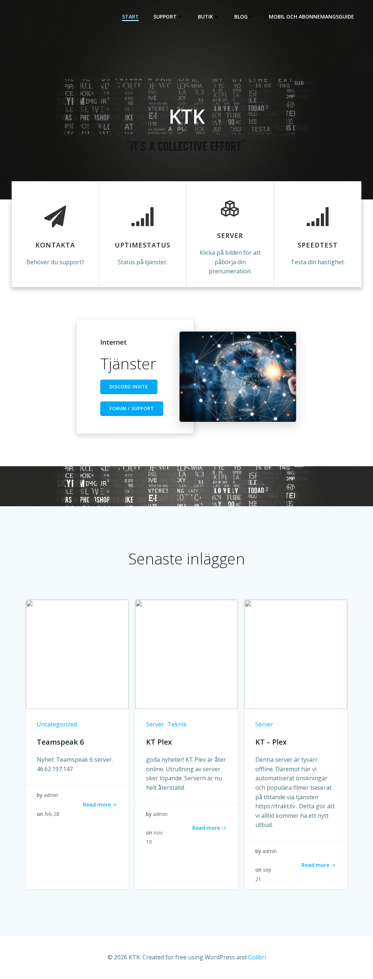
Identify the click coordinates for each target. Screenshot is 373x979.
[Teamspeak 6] (77, 654)
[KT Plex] (186, 654)
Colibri (257, 957)
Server (155, 724)
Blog (241, 16)
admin (51, 795)
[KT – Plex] (295, 654)
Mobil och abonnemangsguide (311, 16)
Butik (205, 16)
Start (130, 16)
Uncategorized (57, 724)
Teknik (177, 724)
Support (165, 16)
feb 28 (51, 813)
